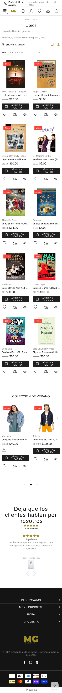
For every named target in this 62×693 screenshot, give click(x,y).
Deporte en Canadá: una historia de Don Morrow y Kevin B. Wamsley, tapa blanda (15, 159)
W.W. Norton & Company (14, 91)
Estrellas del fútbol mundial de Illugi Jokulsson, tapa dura (15, 223)
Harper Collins (40, 91)
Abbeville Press (9, 220)
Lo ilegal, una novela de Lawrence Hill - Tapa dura (15, 95)
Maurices (6, 436)
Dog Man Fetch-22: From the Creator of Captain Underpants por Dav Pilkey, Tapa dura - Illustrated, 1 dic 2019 (15, 352)
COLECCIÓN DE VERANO (31, 396)
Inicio (27, 19)
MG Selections (13, 11)
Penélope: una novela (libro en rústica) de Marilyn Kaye (46, 159)
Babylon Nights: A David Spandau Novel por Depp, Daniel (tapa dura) (46, 288)
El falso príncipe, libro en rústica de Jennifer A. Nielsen (46, 223)
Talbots (36, 436)
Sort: (4, 52)
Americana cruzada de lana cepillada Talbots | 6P (46, 439)
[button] (28, 573)
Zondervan (7, 284)
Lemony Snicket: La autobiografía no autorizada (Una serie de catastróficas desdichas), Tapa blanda (46, 95)
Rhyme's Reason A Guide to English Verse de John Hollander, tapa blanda (46, 352)
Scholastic (38, 220)
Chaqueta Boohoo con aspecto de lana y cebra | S (15, 439)
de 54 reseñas (31, 528)
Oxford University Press (14, 156)
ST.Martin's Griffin (42, 156)
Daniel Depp (39, 284)
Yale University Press (43, 348)
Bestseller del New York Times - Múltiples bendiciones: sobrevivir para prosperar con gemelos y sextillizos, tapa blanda (15, 288)
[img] (31, 525)
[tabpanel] (15, 440)
